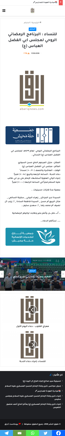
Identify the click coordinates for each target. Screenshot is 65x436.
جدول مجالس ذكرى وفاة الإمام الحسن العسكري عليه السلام (33, 386)
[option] (32, 274)
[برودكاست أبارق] (32, 11)
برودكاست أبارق (11, 424)
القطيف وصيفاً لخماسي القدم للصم (32, 277)
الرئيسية (35, 23)
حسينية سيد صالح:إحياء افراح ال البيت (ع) (42, 381)
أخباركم (27, 23)
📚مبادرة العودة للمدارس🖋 (45, 3)
